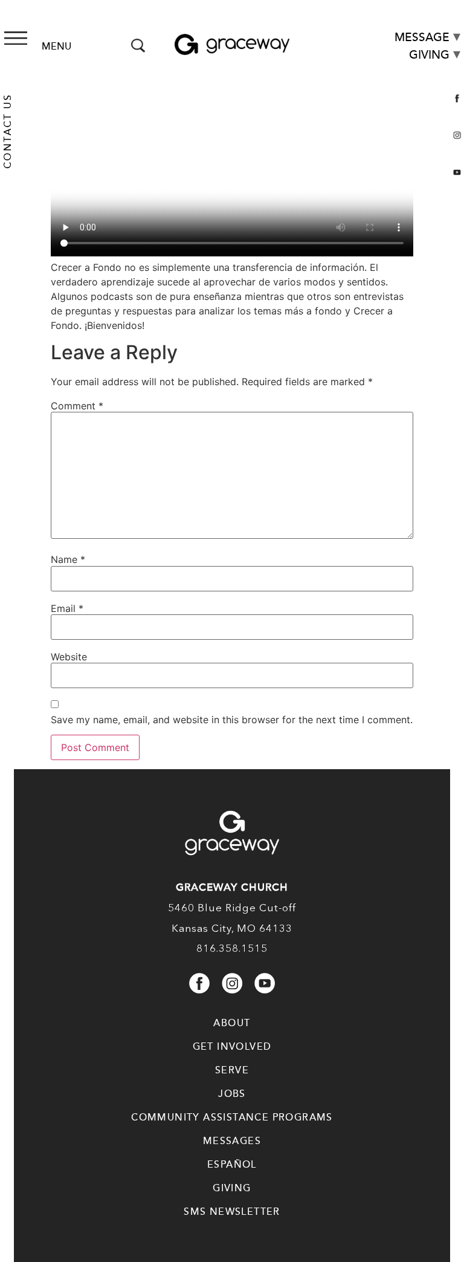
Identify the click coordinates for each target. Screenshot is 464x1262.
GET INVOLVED (232, 1047)
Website (69, 657)
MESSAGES (232, 1141)
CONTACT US (8, 131)
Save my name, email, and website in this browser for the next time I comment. (232, 719)
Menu (56, 47)
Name (68, 559)
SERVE (232, 1070)
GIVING (232, 1188)
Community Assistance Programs (232, 1117)
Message (422, 37)
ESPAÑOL (232, 1165)
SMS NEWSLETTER (232, 1212)
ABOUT (231, 1023)
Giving (429, 55)
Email (67, 608)
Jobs (232, 1094)
